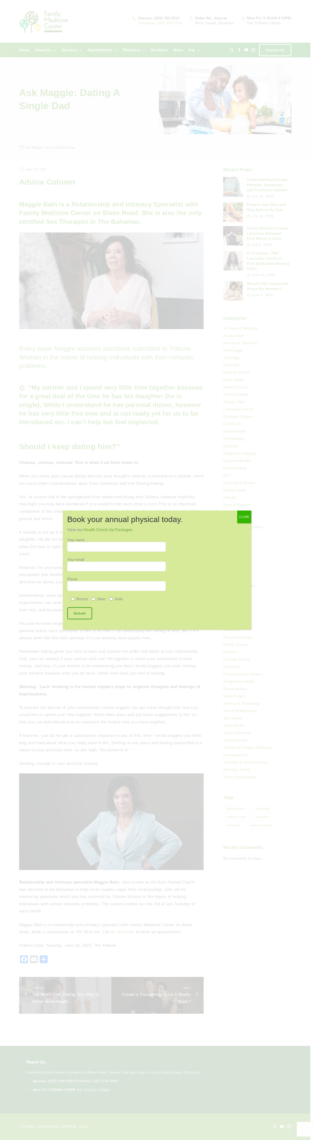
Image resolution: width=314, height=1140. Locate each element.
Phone (72, 579)
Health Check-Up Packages (108, 530)
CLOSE (244, 517)
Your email (75, 560)
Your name (76, 540)
